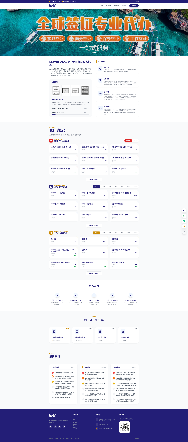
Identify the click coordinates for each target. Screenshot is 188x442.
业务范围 (108, 5)
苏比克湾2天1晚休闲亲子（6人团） (122, 147)
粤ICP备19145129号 (75, 438)
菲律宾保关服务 (86, 215)
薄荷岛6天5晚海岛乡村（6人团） (61, 169)
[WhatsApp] (184, 216)
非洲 (135, 186)
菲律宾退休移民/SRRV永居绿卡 (60, 262)
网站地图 (137, 438)
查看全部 (72, 367)
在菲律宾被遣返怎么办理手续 (62, 397)
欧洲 (116, 186)
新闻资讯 (116, 5)
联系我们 (124, 5)
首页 (102, 5)
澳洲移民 (53, 239)
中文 (131, 1)
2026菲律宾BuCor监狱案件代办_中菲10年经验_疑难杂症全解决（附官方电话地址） (126, 401)
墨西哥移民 (115, 239)
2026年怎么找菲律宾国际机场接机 (64, 373)
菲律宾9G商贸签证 (87, 204)
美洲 (122, 186)
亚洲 (110, 186)
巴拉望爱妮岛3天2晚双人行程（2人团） (93, 147)
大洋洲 (128, 186)
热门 (135, 140)
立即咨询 (134, 5)
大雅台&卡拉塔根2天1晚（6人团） (61, 147)
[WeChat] (184, 221)
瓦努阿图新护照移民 (87, 262)
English (137, 1)
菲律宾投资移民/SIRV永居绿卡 (121, 250)
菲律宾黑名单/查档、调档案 (120, 215)
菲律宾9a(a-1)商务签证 (119, 169)
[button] (92, 52)
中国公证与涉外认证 (118, 262)
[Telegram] (184, 210)
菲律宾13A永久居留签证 (58, 215)
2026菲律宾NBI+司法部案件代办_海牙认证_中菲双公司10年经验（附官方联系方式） (125, 390)
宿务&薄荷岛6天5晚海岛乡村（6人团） (93, 158)
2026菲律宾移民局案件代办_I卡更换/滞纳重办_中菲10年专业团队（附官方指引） (125, 395)
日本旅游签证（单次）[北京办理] (121, 193)
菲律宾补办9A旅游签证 (58, 204)
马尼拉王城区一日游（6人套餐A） (122, 158)
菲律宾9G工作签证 (117, 204)
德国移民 (84, 239)
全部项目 (128, 140)
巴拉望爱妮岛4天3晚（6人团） (60, 158)
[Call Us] (184, 226)
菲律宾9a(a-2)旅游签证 (89, 169)
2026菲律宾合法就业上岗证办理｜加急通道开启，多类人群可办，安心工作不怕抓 (126, 374)
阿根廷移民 (85, 250)
